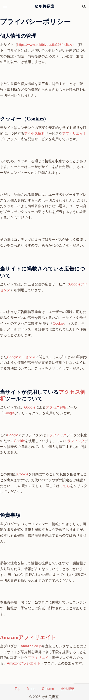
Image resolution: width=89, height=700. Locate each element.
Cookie (58, 323)
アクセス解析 (34, 133)
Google (29, 407)
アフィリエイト (74, 133)
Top (17, 689)
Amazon (9, 637)
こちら (65, 486)
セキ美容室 (44, 6)
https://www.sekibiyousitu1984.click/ (44, 44)
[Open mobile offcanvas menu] (5, 6)
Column (48, 689)
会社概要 (67, 689)
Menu (31, 689)
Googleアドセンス (21, 357)
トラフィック (56, 435)
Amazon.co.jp (31, 646)
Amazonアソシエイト (23, 663)
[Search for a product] (84, 6)
